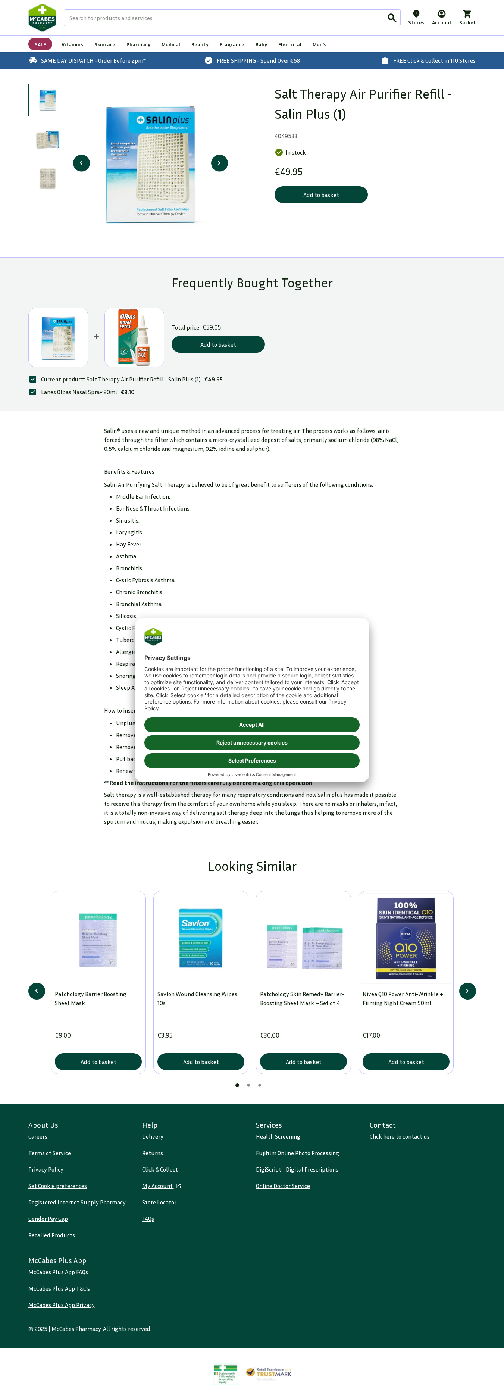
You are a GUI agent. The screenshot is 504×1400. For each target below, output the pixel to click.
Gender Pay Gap (48, 1218)
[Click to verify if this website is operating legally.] (226, 1374)
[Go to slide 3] (47, 179)
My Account (158, 1185)
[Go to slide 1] (47, 100)
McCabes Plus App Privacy (61, 1305)
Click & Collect (160, 1169)
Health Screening (278, 1136)
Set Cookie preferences (57, 1186)
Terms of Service (49, 1153)
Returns (152, 1153)
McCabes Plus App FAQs (58, 1272)
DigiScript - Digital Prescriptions (297, 1169)
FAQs (148, 1218)
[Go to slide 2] (47, 140)
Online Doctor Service (283, 1185)
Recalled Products (51, 1235)
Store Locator (159, 1202)
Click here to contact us (400, 1136)
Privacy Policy (45, 1169)
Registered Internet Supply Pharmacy (77, 1202)
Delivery (152, 1136)
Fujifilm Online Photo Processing (297, 1153)
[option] (150, 163)
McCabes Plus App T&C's (59, 1288)
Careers (37, 1136)
